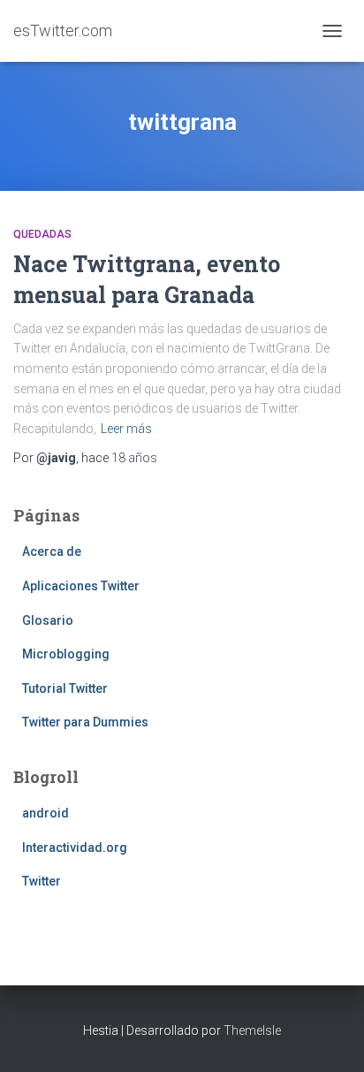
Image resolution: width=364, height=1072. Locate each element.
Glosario (47, 620)
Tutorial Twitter (65, 688)
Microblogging (66, 654)
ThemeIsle (252, 1030)
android (45, 813)
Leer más (126, 429)
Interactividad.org (74, 847)
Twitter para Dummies (85, 722)
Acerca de (51, 551)
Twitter (41, 881)
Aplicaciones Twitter (81, 586)
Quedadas (42, 234)
